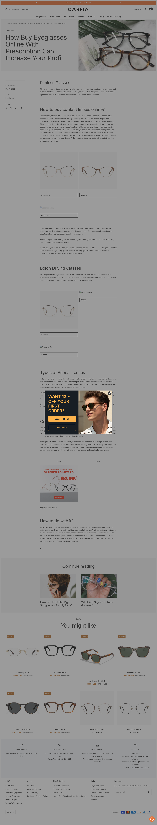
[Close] (109, 393)
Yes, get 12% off (62, 419)
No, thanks (62, 428)
